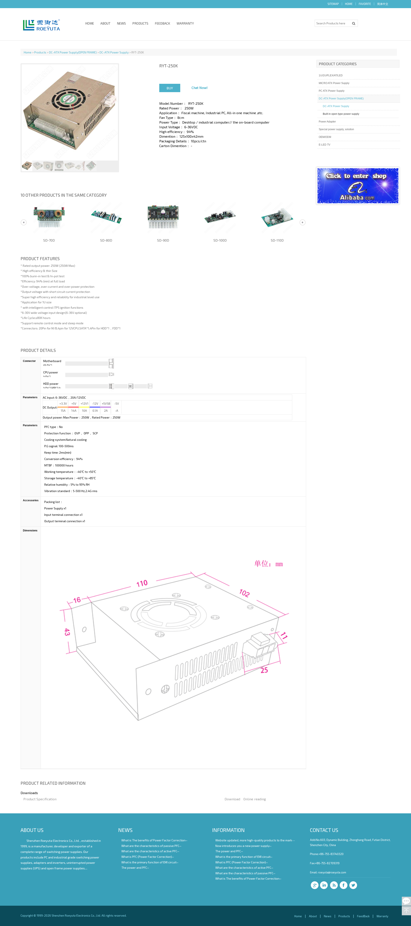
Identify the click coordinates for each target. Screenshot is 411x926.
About (105, 23)
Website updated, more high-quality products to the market (255, 840)
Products (140, 23)
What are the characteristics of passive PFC (150, 845)
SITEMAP (333, 4)
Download (232, 799)
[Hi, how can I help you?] (406, 901)
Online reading (254, 799)
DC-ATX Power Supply (114, 52)
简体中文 (382, 4)
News (121, 23)
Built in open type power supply (341, 113)
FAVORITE (365, 4)
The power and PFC (134, 867)
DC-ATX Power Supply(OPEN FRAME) (73, 52)
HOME (349, 4)
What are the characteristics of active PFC (149, 851)
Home (89, 23)
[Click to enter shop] (357, 202)
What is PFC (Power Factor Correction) (146, 856)
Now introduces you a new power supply (242, 845)
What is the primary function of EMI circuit (148, 862)
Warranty (185, 23)
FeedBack (162, 23)
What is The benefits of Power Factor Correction (153, 840)
